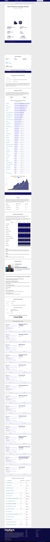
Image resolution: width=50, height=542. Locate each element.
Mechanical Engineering (9, 146)
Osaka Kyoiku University (10, 508)
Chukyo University (9, 511)
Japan (22, 3)
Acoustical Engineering (9, 162)
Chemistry (7, 108)
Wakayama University (23, 395)
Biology (7, 110)
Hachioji (25, 3)
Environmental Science (9, 114)
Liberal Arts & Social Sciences (9, 119)
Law (6, 171)
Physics (7, 105)
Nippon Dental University (10, 490)
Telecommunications (8, 155)
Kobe (26, 534)
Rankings (24, 341)
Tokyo (26, 530)
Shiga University (9, 519)
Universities (16, 3)
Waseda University (22, 365)
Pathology (7, 160)
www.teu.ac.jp (8, 63)
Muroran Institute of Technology (11, 524)
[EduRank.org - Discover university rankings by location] (6, 0)
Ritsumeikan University (23, 334)
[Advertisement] (11, 15)
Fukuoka (27, 535)
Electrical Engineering (8, 126)
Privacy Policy (43, 541)
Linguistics (7, 153)
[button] (25, 96)
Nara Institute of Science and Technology (24, 447)
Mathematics (7, 137)
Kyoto (26, 531)
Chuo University (22, 375)
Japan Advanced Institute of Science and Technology (24, 457)
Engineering (7, 103)
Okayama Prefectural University (23, 355)
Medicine (7, 121)
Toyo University (22, 467)
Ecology (7, 158)
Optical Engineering (8, 133)
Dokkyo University (9, 482)
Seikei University (22, 426)
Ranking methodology (8, 539)
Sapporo (27, 536)
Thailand (37, 535)
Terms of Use (39, 541)
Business (7, 130)
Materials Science (8, 117)
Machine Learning (8, 151)
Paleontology (7, 149)
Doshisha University (23, 416)
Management (7, 142)
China (36, 531)
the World (9, 28)
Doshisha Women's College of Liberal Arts (13, 498)
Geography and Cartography (9, 144)
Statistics (11, 341)
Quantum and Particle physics (9, 112)
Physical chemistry (8, 167)
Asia (19, 3)
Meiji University (22, 344)
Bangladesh (37, 536)
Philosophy (7, 135)
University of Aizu (9, 495)
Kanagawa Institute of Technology (23, 325)
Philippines (37, 534)
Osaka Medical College (10, 516)
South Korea (37, 530)
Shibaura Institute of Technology (23, 437)
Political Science (8, 169)
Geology (7, 128)
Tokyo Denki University (23, 385)
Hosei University (22, 405)
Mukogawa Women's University (11, 506)
